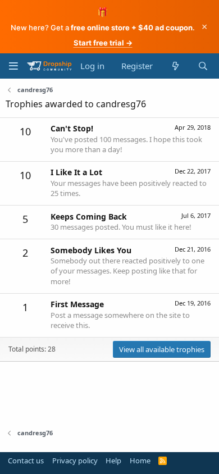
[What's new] (175, 66)
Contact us (26, 460)
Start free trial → (103, 42)
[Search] (203, 66)
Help (113, 460)
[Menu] (13, 66)
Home (140, 460)
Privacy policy (75, 460)
